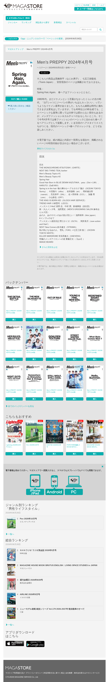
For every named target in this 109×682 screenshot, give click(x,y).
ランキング (26, 22)
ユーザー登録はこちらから (91, 9)
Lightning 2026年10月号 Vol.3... (13, 446)
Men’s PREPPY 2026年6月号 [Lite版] (74, 312)
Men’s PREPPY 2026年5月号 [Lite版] (94, 312)
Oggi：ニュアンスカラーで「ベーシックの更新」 (43, 38)
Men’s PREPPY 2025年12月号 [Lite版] (94, 351)
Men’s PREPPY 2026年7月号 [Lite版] (54, 312)
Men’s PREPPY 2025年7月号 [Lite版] (94, 391)
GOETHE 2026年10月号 (54, 446)
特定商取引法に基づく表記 (54, 673)
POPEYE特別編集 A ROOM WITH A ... (73, 446)
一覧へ (11, 534)
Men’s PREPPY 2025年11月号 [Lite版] (14, 391)
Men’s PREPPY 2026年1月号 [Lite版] (74, 351)
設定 (94, 5)
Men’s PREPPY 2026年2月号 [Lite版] (54, 351)
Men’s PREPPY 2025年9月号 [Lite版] (54, 391)
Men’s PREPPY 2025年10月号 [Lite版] (34, 391)
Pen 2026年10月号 (32, 445)
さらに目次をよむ (49, 247)
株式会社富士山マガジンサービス (87, 673)
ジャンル (12, 22)
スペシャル (71, 22)
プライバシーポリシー (34, 673)
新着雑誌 (58, 22)
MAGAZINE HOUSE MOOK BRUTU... (93, 446)
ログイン (78, 5)
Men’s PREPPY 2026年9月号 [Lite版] (14, 312)
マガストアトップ (16, 49)
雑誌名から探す (43, 22)
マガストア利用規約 (13, 673)
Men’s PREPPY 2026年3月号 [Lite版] (34, 351)
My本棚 (86, 5)
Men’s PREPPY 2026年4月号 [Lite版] (14, 351)
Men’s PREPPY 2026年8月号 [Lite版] (34, 312)
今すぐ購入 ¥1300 (19, 99)
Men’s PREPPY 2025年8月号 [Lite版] (74, 391)
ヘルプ (101, 5)
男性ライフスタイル (46, 148)
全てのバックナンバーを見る (21, 406)
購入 (14, 320)
